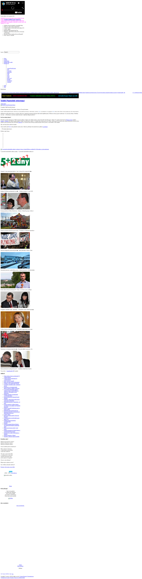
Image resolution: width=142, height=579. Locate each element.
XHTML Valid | (8, 574)
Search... (2, 52)
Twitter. (20, 564)
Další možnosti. (20, 566)
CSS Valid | (3, 574)
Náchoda (6, 121)
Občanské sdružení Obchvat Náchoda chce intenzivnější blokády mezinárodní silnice (11, 425)
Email (2, 103)
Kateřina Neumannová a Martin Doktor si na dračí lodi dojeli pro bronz (12, 431)
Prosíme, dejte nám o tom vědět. (8, 467)
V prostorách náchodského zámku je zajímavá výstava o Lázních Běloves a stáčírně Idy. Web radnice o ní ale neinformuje (11, 391)
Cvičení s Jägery (7, 414)
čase (40, 111)
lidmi (53, 111)
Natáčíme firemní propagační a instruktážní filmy (10, 421)
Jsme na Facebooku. (20, 505)
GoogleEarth (45, 126)
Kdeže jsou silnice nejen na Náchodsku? (12, 382)
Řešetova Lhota (69, 119)
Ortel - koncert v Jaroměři (9, 381)
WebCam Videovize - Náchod (9, 435)
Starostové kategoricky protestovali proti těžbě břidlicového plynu (12, 412)
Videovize (20, 122)
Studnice (2, 121)
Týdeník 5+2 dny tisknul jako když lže (11, 383)
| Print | (4, 103)
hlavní (10, 126)
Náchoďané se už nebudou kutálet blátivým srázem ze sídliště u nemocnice (11, 388)
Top (12, 574)
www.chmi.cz (14, 473)
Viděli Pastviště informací (13, 101)
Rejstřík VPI (11, 371)
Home (8, 371)
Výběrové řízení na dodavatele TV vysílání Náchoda (10, 379)
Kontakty (6, 423)
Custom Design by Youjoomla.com (27, 576)
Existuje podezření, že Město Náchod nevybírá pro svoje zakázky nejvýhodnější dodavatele (12, 406)
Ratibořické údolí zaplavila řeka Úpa (11, 410)
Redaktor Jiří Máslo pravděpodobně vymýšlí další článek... (11, 395)
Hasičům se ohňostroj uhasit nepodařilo (11, 436)
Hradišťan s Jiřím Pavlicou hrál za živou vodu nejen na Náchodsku (12, 400)
